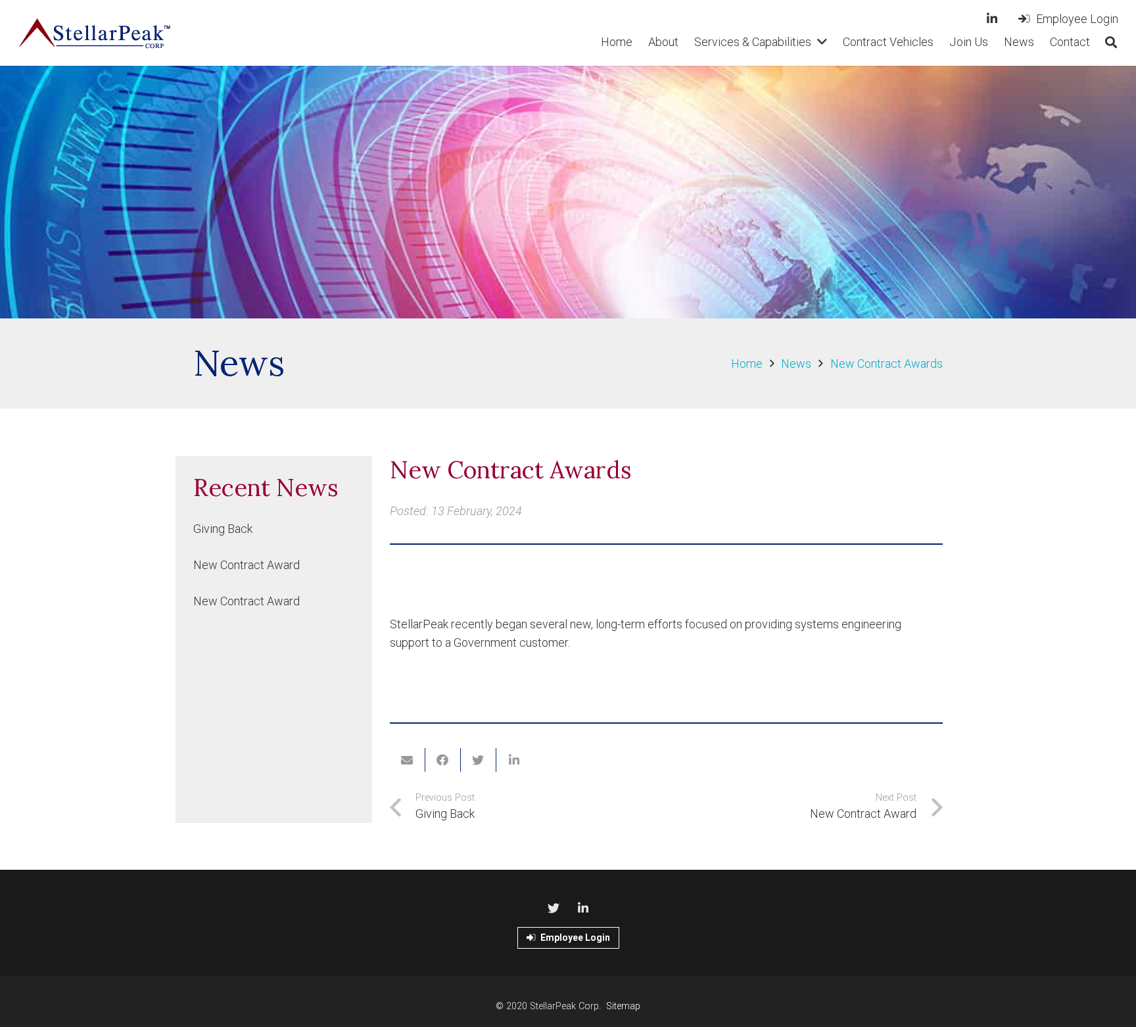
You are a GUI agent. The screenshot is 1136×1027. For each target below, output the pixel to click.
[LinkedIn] (992, 18)
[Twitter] (553, 908)
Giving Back (222, 529)
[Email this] (407, 760)
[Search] (1111, 42)
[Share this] (443, 760)
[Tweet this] (478, 760)
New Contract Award (246, 565)
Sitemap (623, 1006)
